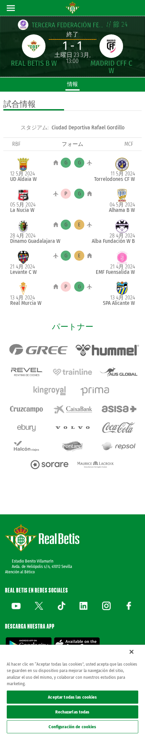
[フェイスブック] (129, 606)
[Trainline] (72, 372)
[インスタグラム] (106, 606)
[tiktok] (61, 606)
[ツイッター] (39, 606)
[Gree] (38, 350)
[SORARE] (49, 465)
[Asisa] (118, 409)
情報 (72, 84)
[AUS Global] (118, 372)
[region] (72, 690)
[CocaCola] (118, 428)
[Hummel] (107, 350)
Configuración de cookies (72, 726)
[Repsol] (118, 446)
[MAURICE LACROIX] (95, 465)
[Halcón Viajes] (26, 446)
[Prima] (95, 390)
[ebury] (26, 428)
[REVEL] (26, 372)
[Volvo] (72, 428)
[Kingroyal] (49, 390)
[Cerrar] (131, 652)
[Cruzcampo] (26, 409)
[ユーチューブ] (16, 606)
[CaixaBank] (72, 409)
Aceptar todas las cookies (72, 697)
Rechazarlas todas (72, 711)
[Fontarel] (72, 446)
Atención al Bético (20, 572)
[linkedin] (84, 606)
